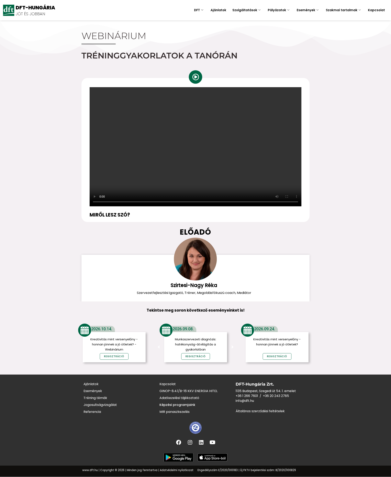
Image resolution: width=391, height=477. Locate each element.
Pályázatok (277, 10)
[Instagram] (190, 442)
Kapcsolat (376, 10)
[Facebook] (179, 442)
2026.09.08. (183, 328)
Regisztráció (196, 356)
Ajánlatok (218, 10)
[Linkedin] (201, 442)
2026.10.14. (101, 328)
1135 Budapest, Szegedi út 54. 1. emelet (266, 391)
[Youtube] (212, 442)
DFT (197, 10)
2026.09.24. (264, 328)
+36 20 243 (272, 395)
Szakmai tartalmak (341, 10)
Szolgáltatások (244, 10)
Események (306, 10)
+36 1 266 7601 (247, 395)
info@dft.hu (245, 400)
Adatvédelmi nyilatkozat (176, 470)
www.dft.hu (90, 470)
